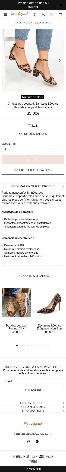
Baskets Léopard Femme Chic (16, 327)
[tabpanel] (16, 312)
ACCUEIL (19, 23)
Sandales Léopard (46, 103)
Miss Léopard (19, 14)
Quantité (9, 143)
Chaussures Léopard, (21, 103)
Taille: (33, 125)
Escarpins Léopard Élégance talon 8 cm (49, 327)
